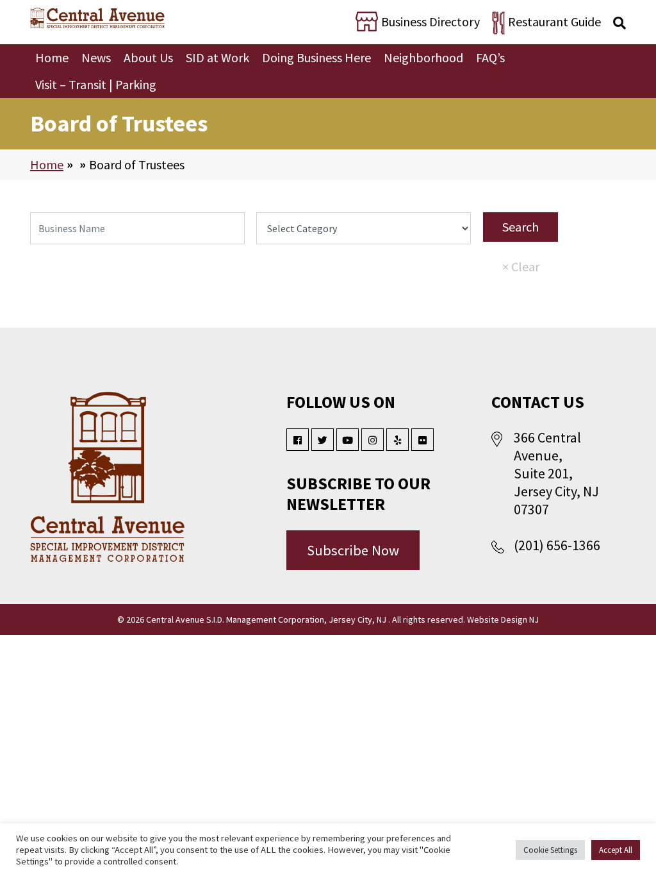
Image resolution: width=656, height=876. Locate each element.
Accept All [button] (615, 850)
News (96, 57)
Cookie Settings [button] (550, 850)
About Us (148, 57)
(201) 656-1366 (557, 545)
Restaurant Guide (554, 21)
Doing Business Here (316, 57)
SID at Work (217, 57)
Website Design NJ (503, 619)
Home (52, 57)
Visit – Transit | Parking (95, 84)
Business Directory (430, 21)
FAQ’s (490, 57)
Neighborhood (423, 57)
